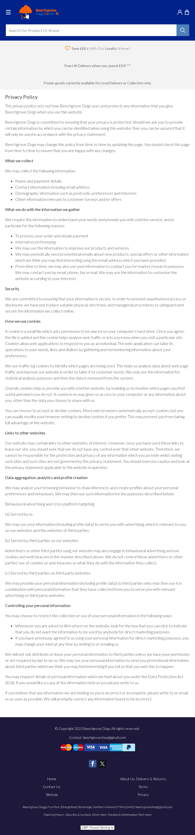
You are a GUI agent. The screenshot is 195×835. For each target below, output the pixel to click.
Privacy (143, 794)
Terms (143, 786)
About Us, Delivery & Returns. (143, 779)
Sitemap (52, 794)
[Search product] (182, 30)
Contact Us (51, 786)
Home (51, 779)
